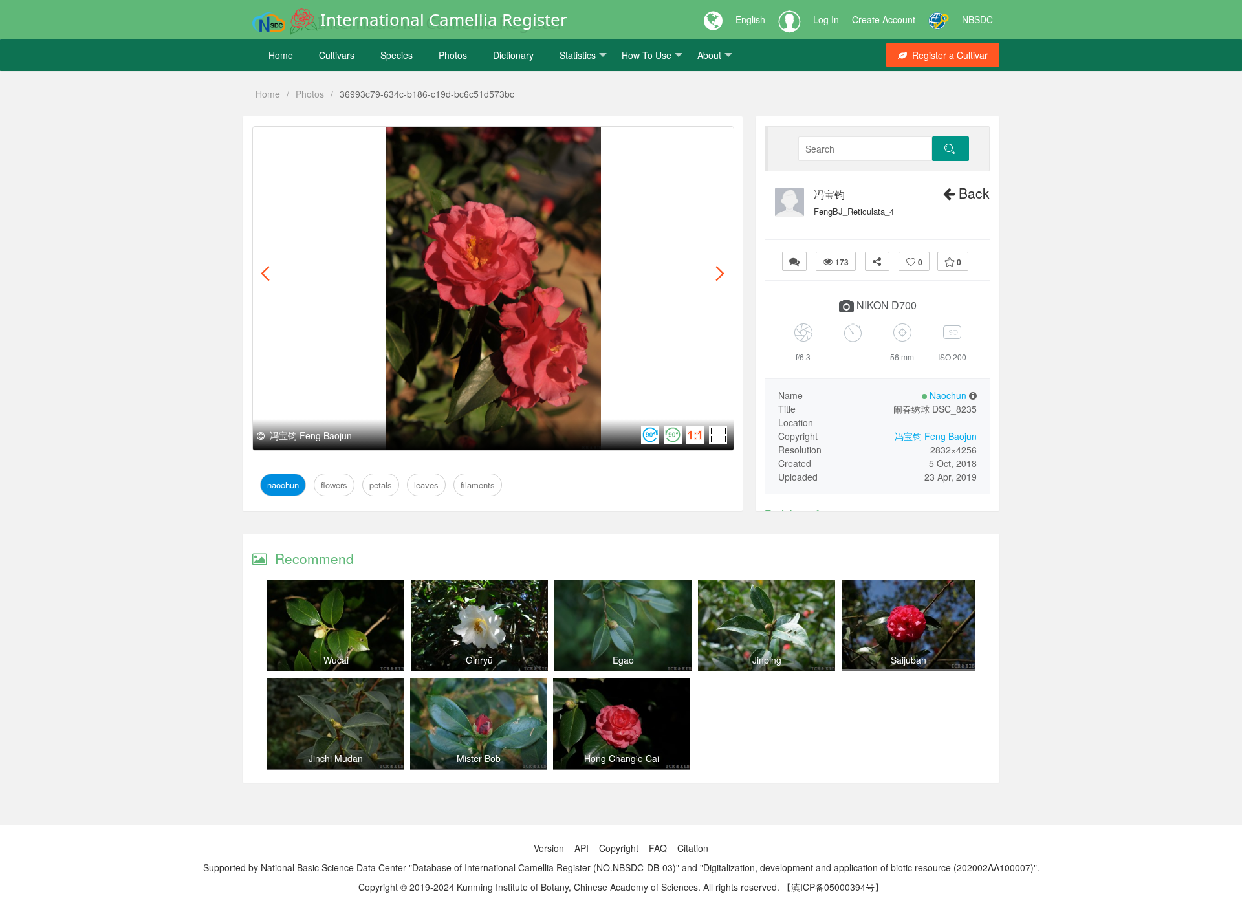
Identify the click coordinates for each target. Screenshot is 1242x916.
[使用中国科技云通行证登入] (938, 19)
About (709, 55)
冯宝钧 (829, 195)
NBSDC (977, 19)
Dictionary (513, 55)
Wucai (336, 659)
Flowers (327, 141)
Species (396, 55)
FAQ (658, 848)
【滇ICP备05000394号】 (833, 886)
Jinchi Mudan (336, 758)
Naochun (283, 141)
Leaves (402, 141)
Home (280, 55)
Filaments (447, 141)
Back (972, 192)
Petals (365, 141)
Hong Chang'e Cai (621, 758)
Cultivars (336, 55)
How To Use (646, 55)
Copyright (618, 848)
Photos (453, 55)
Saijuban (908, 659)
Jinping (766, 659)
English (750, 19)
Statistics (578, 55)
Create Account (883, 19)
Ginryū (479, 659)
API (581, 848)
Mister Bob (479, 758)
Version (549, 848)
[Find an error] (794, 261)
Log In (826, 19)
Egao (623, 659)
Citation (692, 848)
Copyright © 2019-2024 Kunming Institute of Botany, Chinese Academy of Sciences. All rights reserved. (568, 886)
